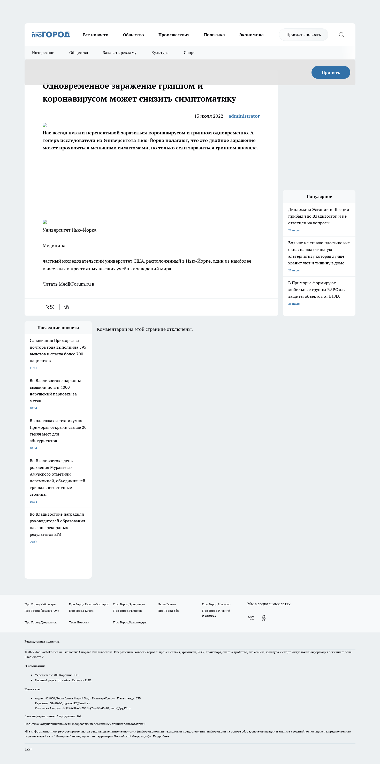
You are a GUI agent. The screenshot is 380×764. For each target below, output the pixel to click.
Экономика (251, 34)
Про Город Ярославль (129, 604)
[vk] (50, 307)
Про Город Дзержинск (41, 622)
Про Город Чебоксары (40, 604)
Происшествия (173, 34)
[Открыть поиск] (341, 34)
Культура (160, 52)
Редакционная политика (42, 641)
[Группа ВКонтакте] (250, 618)
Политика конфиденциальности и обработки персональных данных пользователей (85, 724)
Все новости (96, 34)
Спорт (189, 52)
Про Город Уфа (168, 611)
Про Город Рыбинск (127, 611)
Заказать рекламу (119, 52)
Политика (214, 34)
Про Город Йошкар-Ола (42, 611)
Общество (133, 34)
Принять (331, 72)
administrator (244, 116)
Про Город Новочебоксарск (89, 604)
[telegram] (68, 307)
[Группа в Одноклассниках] (263, 618)
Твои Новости (79, 622)
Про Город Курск (81, 611)
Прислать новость (303, 34)
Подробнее (161, 736)
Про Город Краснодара (130, 622)
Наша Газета (167, 604)
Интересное (43, 52)
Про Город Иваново (216, 604)
